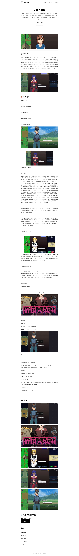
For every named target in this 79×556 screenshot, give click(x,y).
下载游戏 (25, 521)
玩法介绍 (45, 2)
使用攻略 (51, 2)
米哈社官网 (23, 538)
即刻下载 (56, 2)
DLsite (22, 544)
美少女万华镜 (24, 541)
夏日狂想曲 (23, 532)
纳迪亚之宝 (23, 535)
